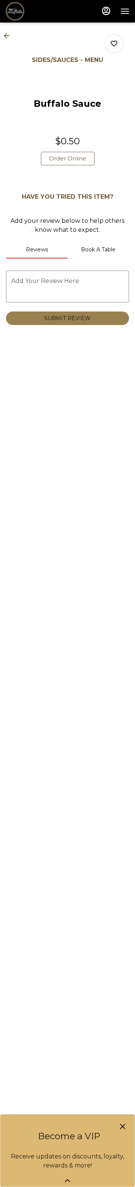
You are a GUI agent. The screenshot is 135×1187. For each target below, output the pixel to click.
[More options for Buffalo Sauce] (114, 44)
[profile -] (106, 10)
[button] (9, 36)
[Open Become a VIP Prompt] (67, 1180)
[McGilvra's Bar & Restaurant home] (39, 11)
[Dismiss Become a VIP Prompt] (123, 1126)
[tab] (37, 249)
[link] (67, 158)
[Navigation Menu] (125, 11)
